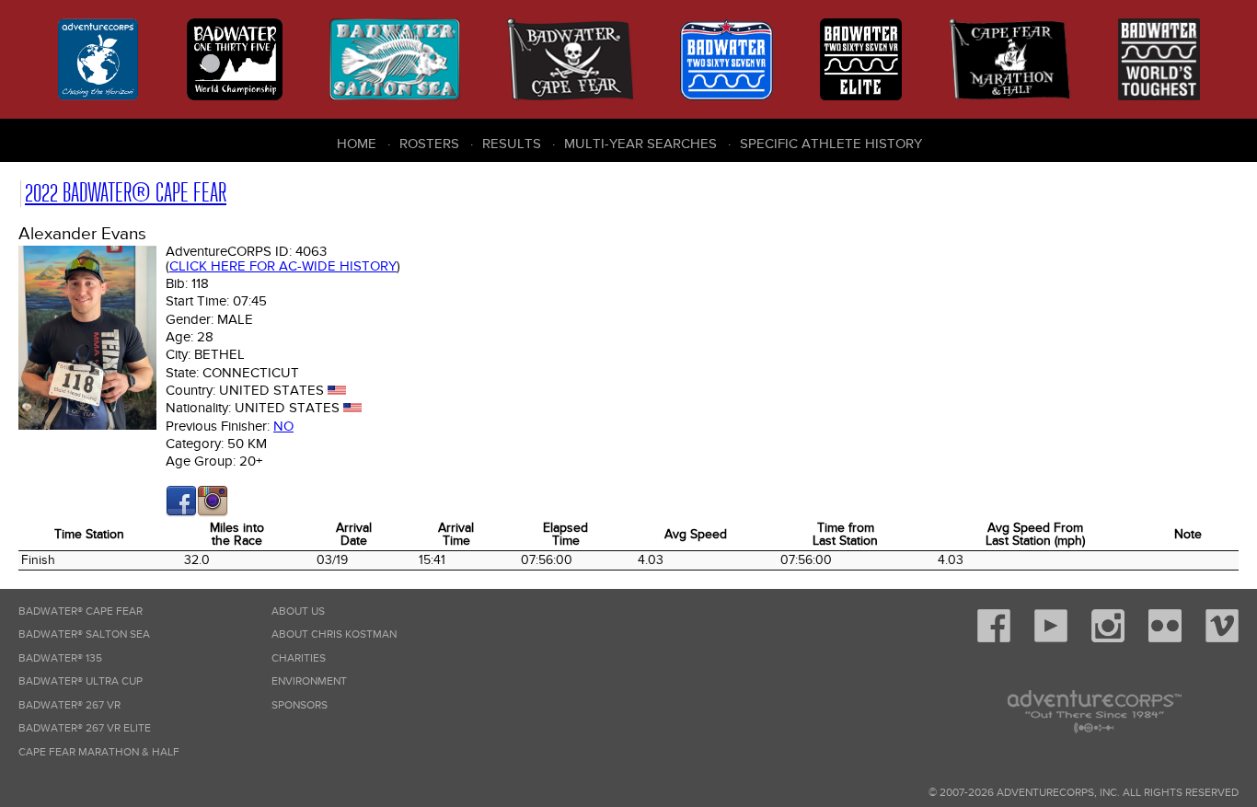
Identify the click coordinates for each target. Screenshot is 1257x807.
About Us (298, 611)
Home (356, 143)
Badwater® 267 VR (69, 705)
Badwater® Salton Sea (84, 634)
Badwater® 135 (60, 658)
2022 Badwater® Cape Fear (125, 193)
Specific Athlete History (831, 143)
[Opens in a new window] (181, 512)
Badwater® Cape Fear (80, 611)
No (283, 426)
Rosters (429, 143)
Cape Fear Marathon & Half (98, 752)
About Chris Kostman (334, 634)
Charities (298, 658)
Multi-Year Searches (640, 143)
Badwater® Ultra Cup (80, 681)
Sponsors (299, 705)
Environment (309, 681)
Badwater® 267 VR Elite (84, 728)
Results (511, 143)
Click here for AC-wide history (283, 266)
